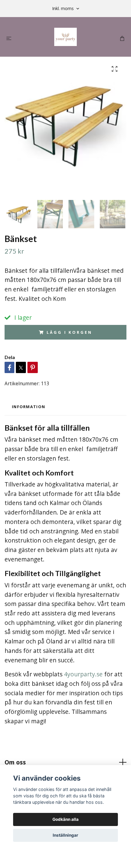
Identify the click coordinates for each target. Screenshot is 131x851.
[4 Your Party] (65, 37)
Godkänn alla (65, 819)
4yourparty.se (83, 674)
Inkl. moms (63, 8)
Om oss (15, 762)
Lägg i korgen (69, 332)
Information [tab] (28, 406)
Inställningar (65, 835)
